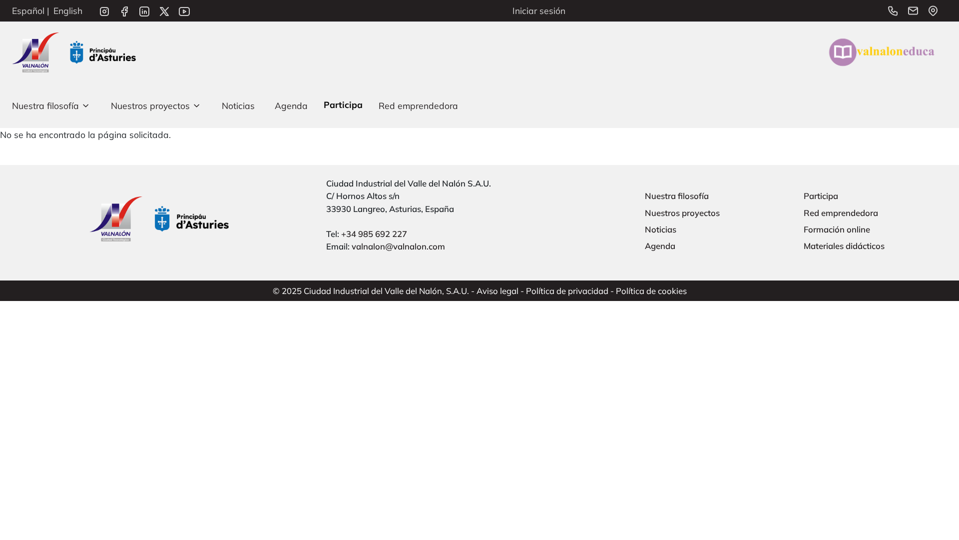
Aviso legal (497, 291)
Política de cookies (651, 291)
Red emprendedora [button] (418, 105)
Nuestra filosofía (677, 195)
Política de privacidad (567, 291)
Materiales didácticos (844, 245)
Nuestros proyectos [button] (150, 105)
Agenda (660, 245)
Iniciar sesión (538, 10)
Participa (821, 195)
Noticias (660, 229)
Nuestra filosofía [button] (45, 105)
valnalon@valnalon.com (398, 246)
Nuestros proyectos (682, 213)
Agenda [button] (291, 105)
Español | (30, 10)
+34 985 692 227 (374, 233)
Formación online (837, 229)
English (67, 10)
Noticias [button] (238, 105)
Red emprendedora (841, 213)
